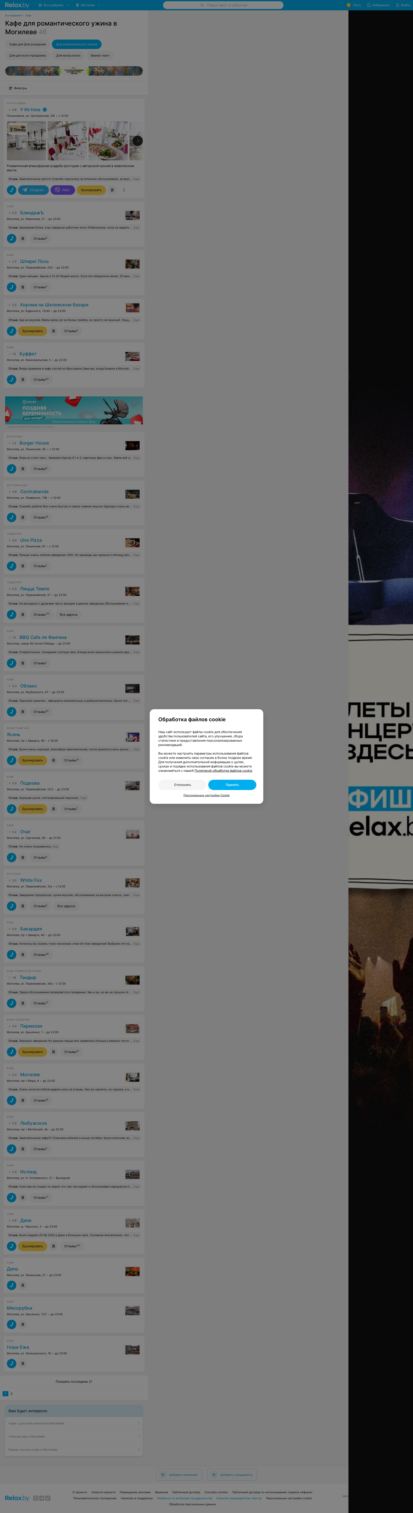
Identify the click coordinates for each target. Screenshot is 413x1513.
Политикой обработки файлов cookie (223, 771)
